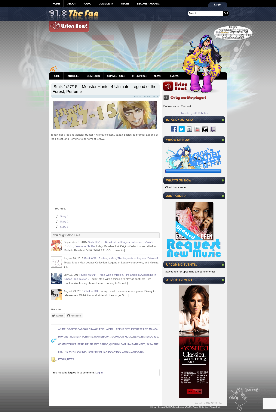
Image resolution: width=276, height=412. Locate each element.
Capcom (83, 329)
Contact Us (163, 407)
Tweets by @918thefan (194, 113)
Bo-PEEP (71, 329)
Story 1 (64, 216)
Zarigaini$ (137, 352)
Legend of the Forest (128, 329)
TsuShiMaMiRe (96, 352)
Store (125, 3)
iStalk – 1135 (91, 291)
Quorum (114, 344)
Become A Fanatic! (148, 3)
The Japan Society (74, 352)
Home (56, 3)
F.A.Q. (172, 407)
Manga (153, 329)
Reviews (174, 75)
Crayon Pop (96, 329)
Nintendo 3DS (149, 336)
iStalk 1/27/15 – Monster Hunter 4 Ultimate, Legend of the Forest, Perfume (104, 89)
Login (218, 4)
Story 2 (64, 221)
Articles (73, 75)
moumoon (118, 336)
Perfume (83, 344)
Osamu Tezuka (67, 344)
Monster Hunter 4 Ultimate (75, 336)
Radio (87, 3)
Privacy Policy (215, 407)
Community (106, 3)
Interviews (139, 75)
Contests (93, 75)
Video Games (122, 352)
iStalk (62, 359)
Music (128, 336)
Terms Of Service (200, 407)
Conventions (115, 75)
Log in (99, 372)
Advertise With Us (184, 407)
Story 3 (64, 226)
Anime (62, 329)
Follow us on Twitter (177, 106)
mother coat (102, 336)
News (157, 75)
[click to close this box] (223, 120)
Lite (145, 329)
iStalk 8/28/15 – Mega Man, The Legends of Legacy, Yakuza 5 (121, 258)
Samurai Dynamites (133, 344)
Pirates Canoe (99, 344)
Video (109, 352)
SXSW (149, 344)
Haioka (109, 329)
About (71, 3)
